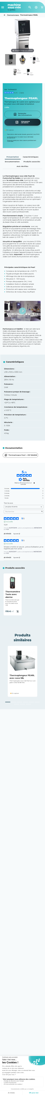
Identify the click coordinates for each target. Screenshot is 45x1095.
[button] (22, 310)
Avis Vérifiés (22, 166)
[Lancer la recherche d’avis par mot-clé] (42, 512)
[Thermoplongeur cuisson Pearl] (16, 71)
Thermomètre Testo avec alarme (12, 594)
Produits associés (32, 162)
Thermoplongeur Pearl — (21, 455)
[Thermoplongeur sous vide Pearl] (10, 59)
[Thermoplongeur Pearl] (28, 71)
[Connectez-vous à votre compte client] (36, 7)
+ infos (6, 107)
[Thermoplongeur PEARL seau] (22, 59)
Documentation (12, 162)
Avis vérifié (9, 521)
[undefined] (34, 483)
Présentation (13, 157)
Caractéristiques (30, 157)
